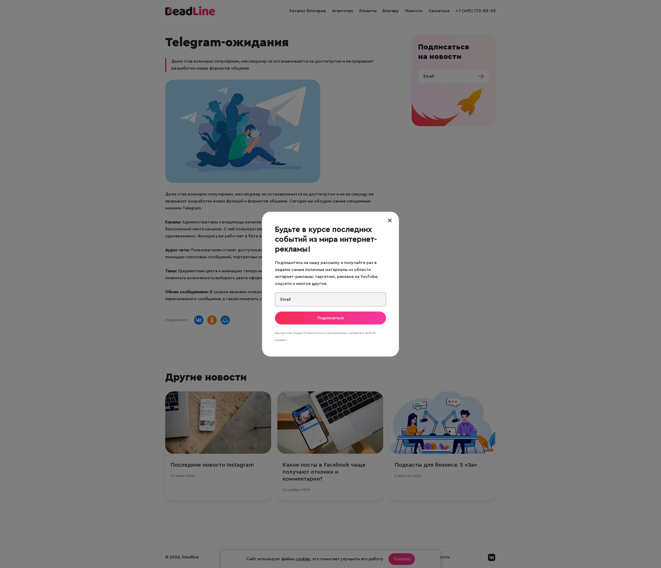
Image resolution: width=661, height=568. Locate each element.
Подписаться (330, 318)
